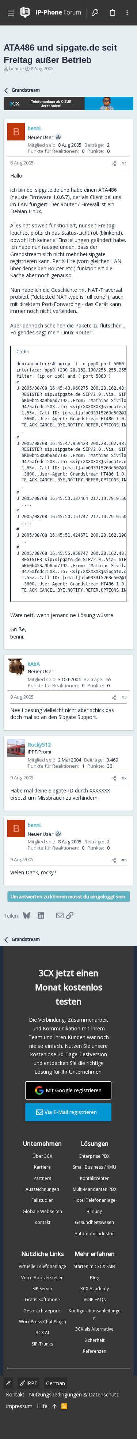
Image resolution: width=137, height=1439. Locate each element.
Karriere (42, 1167)
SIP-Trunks (42, 1344)
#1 (124, 163)
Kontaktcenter (94, 1178)
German (55, 1383)
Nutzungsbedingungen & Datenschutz (74, 1394)
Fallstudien (42, 1200)
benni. (15, 68)
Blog (94, 1278)
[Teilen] (114, 163)
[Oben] (54, 1406)
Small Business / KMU (94, 1167)
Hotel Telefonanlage (94, 1200)
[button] (11, 13)
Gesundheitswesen (94, 1222)
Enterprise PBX (94, 1156)
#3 (124, 778)
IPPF (31, 1383)
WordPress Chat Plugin (42, 1322)
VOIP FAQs (95, 1299)
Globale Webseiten (42, 1211)
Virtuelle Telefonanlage (42, 1266)
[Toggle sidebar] (127, 12)
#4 (124, 860)
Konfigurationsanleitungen (95, 1314)
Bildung (94, 1211)
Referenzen (94, 1351)
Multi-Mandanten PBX (95, 1189)
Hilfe (42, 1406)
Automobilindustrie (95, 1234)
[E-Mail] (55, 915)
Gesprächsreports (42, 1311)
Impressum (19, 1406)
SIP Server (43, 1288)
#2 (124, 697)
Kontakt (42, 1222)
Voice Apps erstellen (42, 1278)
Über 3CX (42, 1156)
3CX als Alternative (94, 1329)
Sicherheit (94, 1340)
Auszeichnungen (42, 1189)
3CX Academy (94, 1288)
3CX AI (42, 1332)
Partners (42, 1178)
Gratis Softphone (42, 1299)
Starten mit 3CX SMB (94, 1266)
